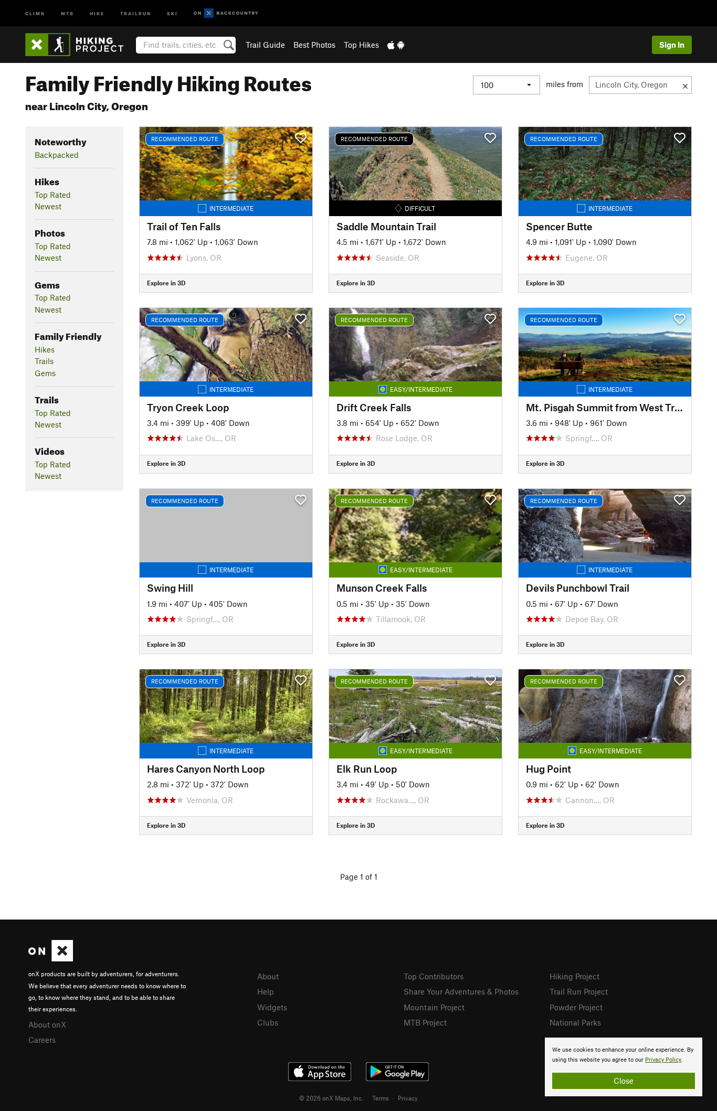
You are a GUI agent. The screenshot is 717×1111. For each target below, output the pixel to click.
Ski (172, 12)
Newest (48, 206)
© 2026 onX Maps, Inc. (331, 1098)
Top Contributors (433, 976)
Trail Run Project (579, 991)
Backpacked (57, 154)
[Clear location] (685, 85)
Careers (42, 1039)
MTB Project (425, 1022)
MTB (67, 12)
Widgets (272, 1007)
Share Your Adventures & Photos (461, 991)
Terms (380, 1098)
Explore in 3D (166, 282)
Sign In (671, 44)
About (268, 976)
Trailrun (135, 12)
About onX (47, 1024)
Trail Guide (265, 44)
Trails (44, 361)
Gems (45, 373)
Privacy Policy (663, 1059)
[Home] (79, 44)
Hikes (45, 349)
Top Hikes (361, 44)
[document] (623, 1067)
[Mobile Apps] (395, 44)
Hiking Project (574, 976)
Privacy (408, 1098)
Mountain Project (434, 1007)
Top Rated (53, 194)
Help (265, 991)
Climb (35, 12)
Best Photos (314, 44)
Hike (97, 12)
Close (624, 1080)
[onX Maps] (50, 958)
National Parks (575, 1022)
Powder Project (576, 1007)
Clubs (267, 1022)
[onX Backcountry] (226, 13)
